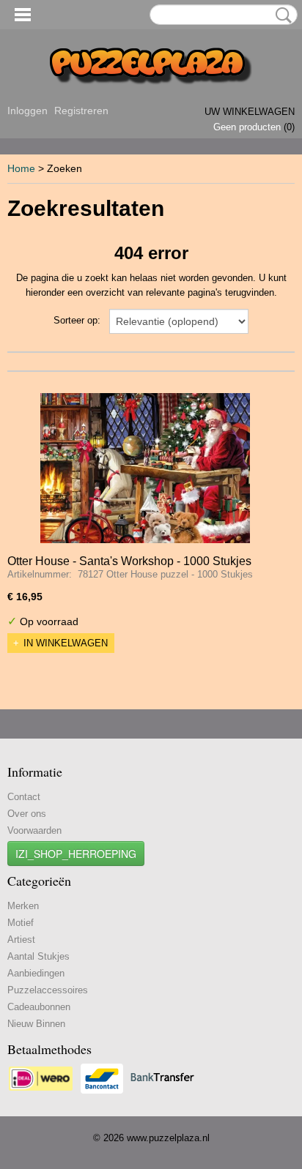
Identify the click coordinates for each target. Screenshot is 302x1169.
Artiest (21, 939)
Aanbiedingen (36, 973)
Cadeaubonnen (38, 1006)
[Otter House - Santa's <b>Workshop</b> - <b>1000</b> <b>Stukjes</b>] (145, 468)
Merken (23, 905)
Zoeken (281, 15)
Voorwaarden (34, 830)
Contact (23, 796)
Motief (20, 922)
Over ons (26, 813)
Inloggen (27, 110)
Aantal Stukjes (38, 956)
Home (21, 168)
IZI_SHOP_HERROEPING (75, 853)
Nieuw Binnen (36, 1023)
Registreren (81, 110)
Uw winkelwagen (250, 111)
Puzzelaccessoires (47, 990)
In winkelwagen (65, 643)
